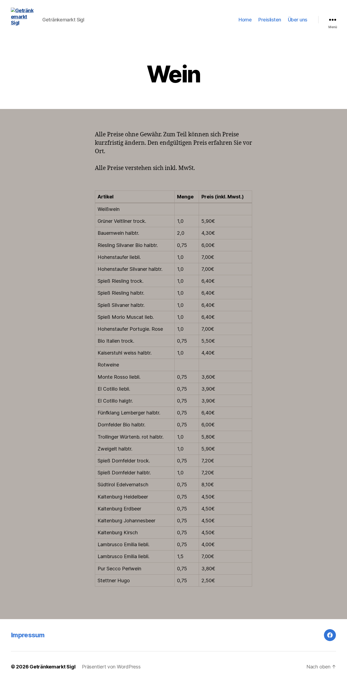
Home (245, 19)
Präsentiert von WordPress (111, 667)
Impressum (27, 635)
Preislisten (269, 19)
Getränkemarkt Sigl (52, 667)
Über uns (297, 19)
